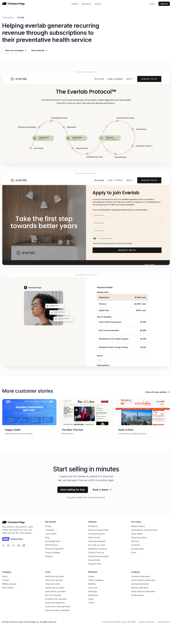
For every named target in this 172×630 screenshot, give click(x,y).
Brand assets (8, 588)
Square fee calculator (54, 588)
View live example (14, 50)
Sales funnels (94, 537)
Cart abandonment (96, 534)
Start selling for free (73, 489)
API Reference (51, 545)
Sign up (164, 4)
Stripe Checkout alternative (143, 591)
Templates (49, 530)
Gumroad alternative (140, 584)
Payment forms (94, 564)
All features (93, 526)
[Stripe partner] (13, 539)
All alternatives (137, 595)
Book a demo (100, 489)
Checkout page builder (98, 530)
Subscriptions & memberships (144, 530)
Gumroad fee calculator (55, 591)
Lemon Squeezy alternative (143, 580)
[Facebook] (8, 545)
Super (91, 599)
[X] (3, 545)
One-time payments (96, 541)
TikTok (91, 603)
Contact (5, 580)
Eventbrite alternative (140, 576)
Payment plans (137, 549)
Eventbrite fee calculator (56, 599)
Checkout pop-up (96, 552)
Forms (133, 552)
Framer (91, 576)
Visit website (37, 50)
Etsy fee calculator (53, 595)
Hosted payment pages (98, 556)
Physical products (139, 537)
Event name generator (55, 603)
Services (135, 541)
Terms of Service (146, 622)
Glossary (49, 556)
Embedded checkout (97, 549)
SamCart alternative (139, 588)
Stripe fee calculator (54, 580)
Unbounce (92, 588)
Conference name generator (58, 606)
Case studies (8, 17)
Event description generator (57, 610)
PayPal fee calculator (54, 576)
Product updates (52, 552)
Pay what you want (96, 545)
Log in (152, 4)
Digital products (138, 526)
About (4, 576)
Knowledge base (52, 541)
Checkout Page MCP (54, 549)
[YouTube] (18, 545)
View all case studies (156, 392)
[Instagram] (13, 545)
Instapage (92, 591)
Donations (135, 545)
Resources (86, 4)
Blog (47, 537)
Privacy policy (163, 622)
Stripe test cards (52, 584)
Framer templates (95, 580)
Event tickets (136, 534)
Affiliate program (9, 584)
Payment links (94, 560)
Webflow (92, 584)
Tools (47, 572)
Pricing (98, 4)
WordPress (93, 595)
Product (75, 4)
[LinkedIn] (24, 545)
